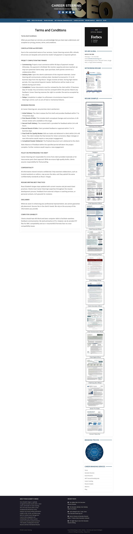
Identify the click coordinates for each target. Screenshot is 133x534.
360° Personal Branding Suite (63, 20)
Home (28, 20)
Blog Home (87, 532)
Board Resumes (48, 20)
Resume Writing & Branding (76, 532)
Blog (104, 20)
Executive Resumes (37, 20)
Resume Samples (90, 20)
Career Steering (66, 5)
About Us (99, 20)
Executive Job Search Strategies (94, 530)
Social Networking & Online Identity (76, 530)
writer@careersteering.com (94, 58)
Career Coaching (79, 20)
